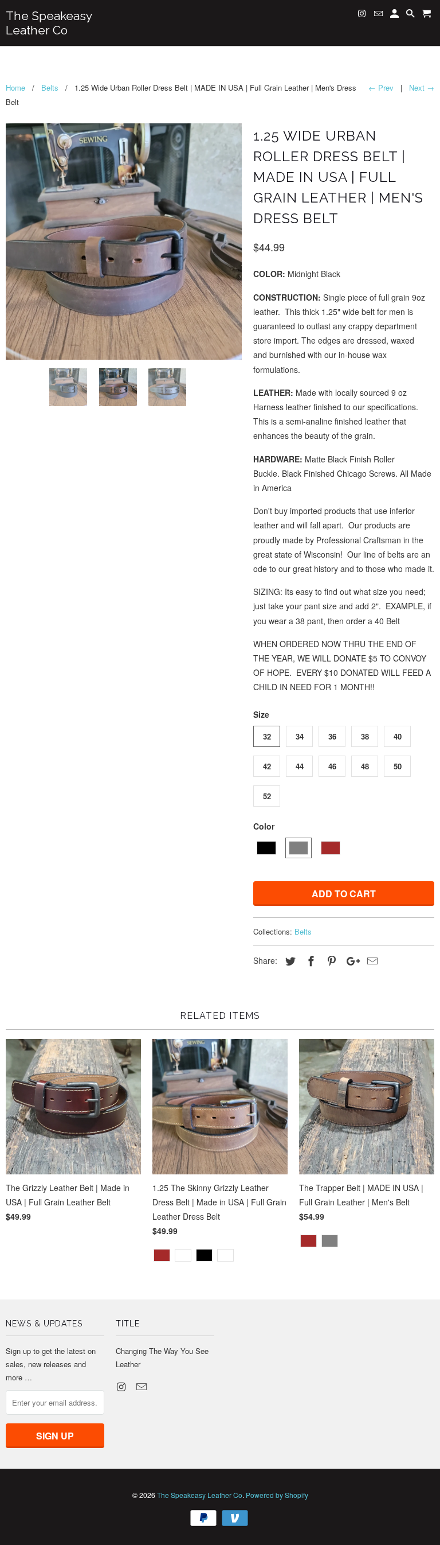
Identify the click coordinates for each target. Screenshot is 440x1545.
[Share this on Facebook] (309, 960)
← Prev (381, 87)
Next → (421, 87)
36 (332, 736)
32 (267, 736)
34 (300, 736)
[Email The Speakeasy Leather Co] (142, 1386)
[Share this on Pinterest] (330, 960)
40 (398, 736)
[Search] (411, 16)
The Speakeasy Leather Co (199, 1495)
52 (267, 796)
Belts (303, 931)
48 (365, 766)
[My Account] (395, 16)
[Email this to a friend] (371, 960)
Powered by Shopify (277, 1495)
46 (332, 766)
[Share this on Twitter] (289, 960)
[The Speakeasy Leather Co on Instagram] (122, 1386)
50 (398, 766)
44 (300, 766)
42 (267, 766)
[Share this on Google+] (350, 960)
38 (365, 736)
